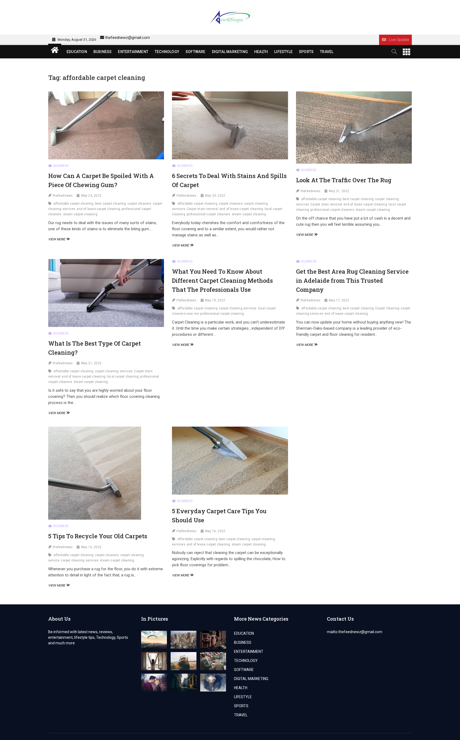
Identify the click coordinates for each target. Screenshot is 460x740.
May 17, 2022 (339, 300)
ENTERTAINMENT (133, 52)
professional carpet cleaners (209, 214)
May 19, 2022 (215, 300)
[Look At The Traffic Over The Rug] (354, 127)
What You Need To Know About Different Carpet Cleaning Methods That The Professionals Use (222, 280)
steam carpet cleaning (80, 214)
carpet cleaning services (114, 371)
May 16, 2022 (91, 547)
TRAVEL (326, 52)
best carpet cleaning (110, 203)
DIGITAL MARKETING (230, 52)
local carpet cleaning (123, 376)
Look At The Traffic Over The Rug (343, 180)
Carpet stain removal (202, 209)
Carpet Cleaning (387, 308)
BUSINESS (102, 52)
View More (58, 239)
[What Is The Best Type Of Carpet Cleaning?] (106, 293)
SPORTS (306, 52)
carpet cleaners (139, 203)
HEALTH (261, 52)
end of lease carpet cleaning (98, 209)
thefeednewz (63, 195)
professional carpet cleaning (222, 314)
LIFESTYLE (283, 52)
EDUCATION (77, 52)
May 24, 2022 (91, 195)
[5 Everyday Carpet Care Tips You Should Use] (230, 461)
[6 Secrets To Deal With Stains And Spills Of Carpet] (230, 125)
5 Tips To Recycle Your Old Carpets (97, 536)
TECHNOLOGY (167, 52)
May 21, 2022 (339, 191)
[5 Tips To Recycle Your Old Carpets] (106, 473)
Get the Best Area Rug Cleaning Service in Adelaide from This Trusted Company (352, 280)
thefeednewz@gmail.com (127, 37)
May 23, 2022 (215, 195)
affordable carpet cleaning (73, 203)
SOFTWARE (196, 52)
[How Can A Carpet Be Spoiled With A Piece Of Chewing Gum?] (106, 125)
